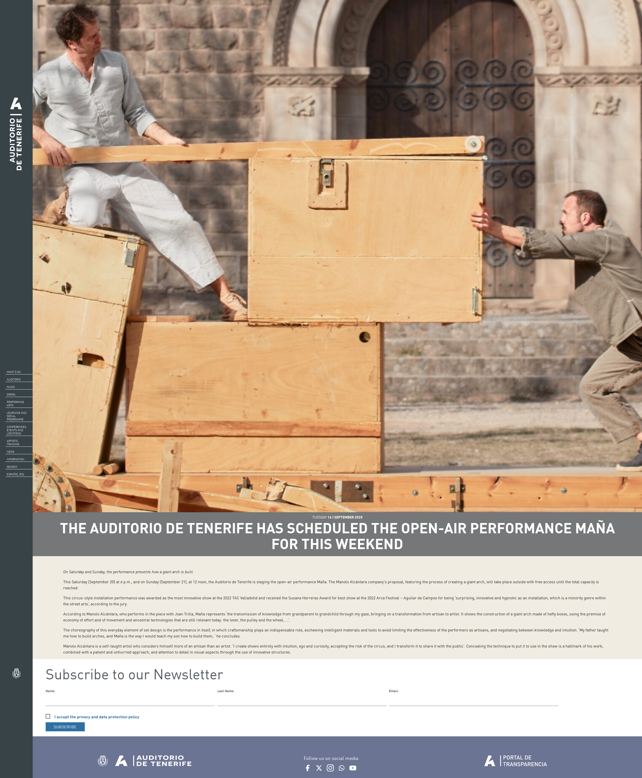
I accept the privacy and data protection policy (96, 716)
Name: (50, 691)
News (10, 451)
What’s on (14, 372)
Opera (11, 394)
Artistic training (13, 442)
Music (11, 387)
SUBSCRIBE (65, 726)
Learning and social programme (16, 416)
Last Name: (225, 691)
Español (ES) (15, 474)
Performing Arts (15, 403)
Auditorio (14, 379)
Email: (393, 691)
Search (12, 467)
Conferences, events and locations (17, 430)
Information (15, 459)
